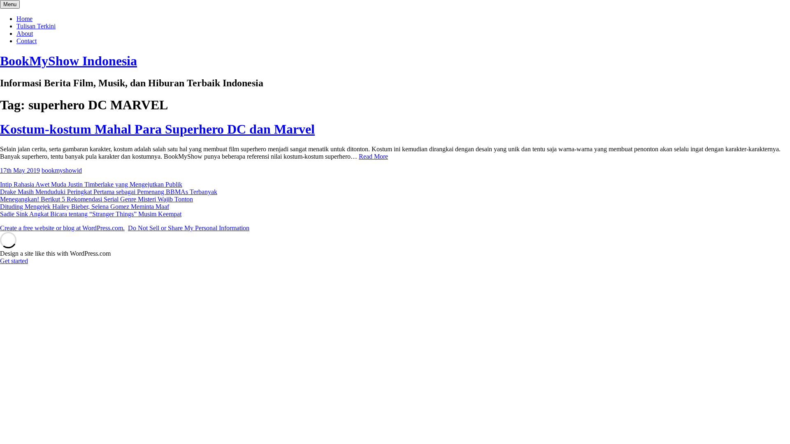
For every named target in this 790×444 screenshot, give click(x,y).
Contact (26, 40)
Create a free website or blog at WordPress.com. (62, 227)
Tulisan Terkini (36, 26)
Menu (9, 4)
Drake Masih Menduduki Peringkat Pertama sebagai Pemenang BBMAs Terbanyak (108, 191)
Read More (373, 156)
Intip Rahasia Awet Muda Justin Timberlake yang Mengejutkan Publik (91, 184)
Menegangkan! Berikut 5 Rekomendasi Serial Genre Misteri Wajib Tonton (96, 199)
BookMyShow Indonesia (68, 60)
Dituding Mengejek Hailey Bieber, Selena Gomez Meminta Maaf (84, 206)
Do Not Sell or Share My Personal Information (188, 227)
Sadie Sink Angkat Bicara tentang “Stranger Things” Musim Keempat (90, 213)
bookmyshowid (62, 170)
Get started (14, 260)
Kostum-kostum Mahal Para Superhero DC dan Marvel (157, 129)
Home (24, 18)
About (24, 33)
